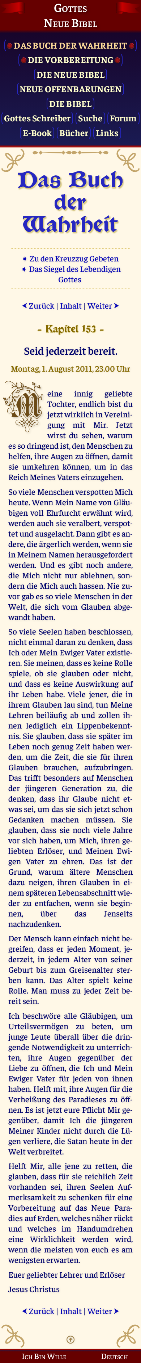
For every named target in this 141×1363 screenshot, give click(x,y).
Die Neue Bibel (70, 74)
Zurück (38, 305)
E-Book (37, 132)
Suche (90, 117)
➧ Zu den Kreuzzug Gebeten (70, 258)
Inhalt (71, 305)
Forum (123, 117)
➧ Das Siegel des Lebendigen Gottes (71, 273)
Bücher (74, 132)
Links (107, 132)
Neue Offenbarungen (71, 88)
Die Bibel (70, 103)
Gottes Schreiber (37, 117)
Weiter (103, 305)
